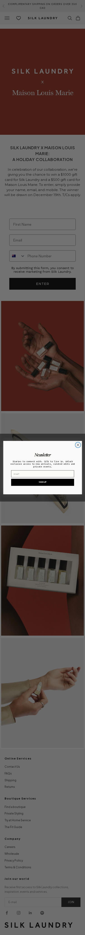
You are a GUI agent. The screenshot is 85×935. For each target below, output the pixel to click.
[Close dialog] (77, 444)
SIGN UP (42, 482)
